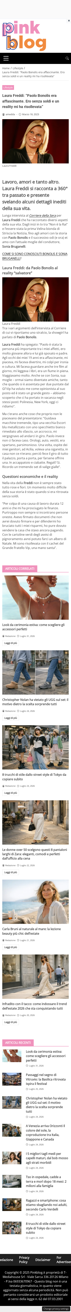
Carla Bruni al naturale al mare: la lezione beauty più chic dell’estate (31, 931)
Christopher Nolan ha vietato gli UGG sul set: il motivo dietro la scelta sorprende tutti (35, 702)
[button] (67, 58)
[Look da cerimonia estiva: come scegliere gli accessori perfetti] (35, 597)
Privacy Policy (24, 1259)
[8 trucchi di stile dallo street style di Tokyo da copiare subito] (35, 747)
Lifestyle (8, 87)
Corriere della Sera (42, 215)
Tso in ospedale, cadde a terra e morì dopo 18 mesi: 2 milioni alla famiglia (46, 1181)
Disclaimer (43, 1260)
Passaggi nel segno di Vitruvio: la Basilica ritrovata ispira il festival (46, 1079)
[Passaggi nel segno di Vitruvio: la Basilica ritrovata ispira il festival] (11, 1079)
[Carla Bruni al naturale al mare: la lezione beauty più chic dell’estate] (35, 902)
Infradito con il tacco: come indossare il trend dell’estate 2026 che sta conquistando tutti (34, 1006)
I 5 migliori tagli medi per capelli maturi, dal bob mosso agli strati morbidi (47, 1158)
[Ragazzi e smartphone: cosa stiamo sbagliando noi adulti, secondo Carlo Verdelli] (11, 1204)
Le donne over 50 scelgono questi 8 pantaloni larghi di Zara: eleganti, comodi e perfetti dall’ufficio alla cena (34, 854)
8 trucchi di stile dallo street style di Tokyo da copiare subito (46, 1228)
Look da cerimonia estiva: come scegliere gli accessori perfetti (46, 1056)
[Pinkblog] (24, 35)
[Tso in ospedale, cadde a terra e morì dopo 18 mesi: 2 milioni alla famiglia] (11, 1181)
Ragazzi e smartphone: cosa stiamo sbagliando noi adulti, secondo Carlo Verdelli (46, 1204)
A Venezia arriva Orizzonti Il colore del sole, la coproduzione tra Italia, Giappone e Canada (45, 1132)
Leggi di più (10, 643)
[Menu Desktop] (6, 58)
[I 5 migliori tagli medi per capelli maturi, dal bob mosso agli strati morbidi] (11, 1158)
